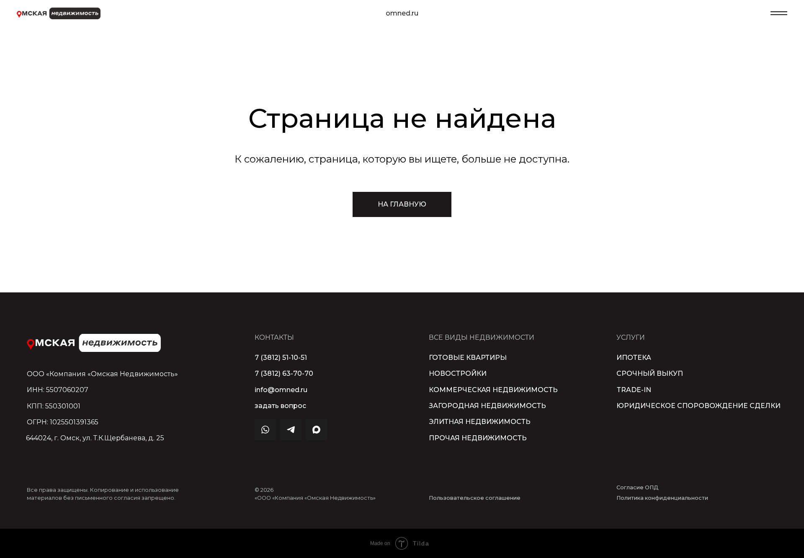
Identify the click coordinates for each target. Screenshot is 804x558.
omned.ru (402, 13)
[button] (280, 406)
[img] (94, 343)
